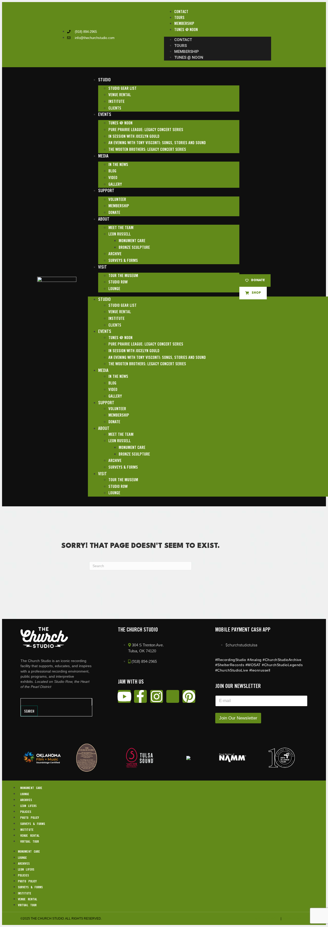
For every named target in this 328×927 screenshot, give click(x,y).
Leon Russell (119, 234)
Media (103, 156)
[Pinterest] (188, 696)
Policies (25, 812)
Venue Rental (119, 95)
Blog (112, 171)
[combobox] (56, 702)
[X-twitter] (172, 696)
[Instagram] (156, 696)
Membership (118, 206)
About (103, 219)
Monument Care (132, 241)
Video (112, 178)
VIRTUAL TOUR (29, 841)
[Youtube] (124, 696)
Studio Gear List (122, 89)
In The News (118, 165)
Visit (102, 267)
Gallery (115, 184)
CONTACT (181, 12)
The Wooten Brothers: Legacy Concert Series (147, 150)
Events (104, 115)
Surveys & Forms (123, 261)
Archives (26, 800)
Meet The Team (121, 228)
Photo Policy (29, 817)
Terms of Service (265, 918)
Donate (114, 213)
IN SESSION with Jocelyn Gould (133, 137)
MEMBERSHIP (184, 24)
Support (106, 191)
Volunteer (117, 200)
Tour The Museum (123, 276)
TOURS (179, 18)
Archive (114, 254)
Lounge (114, 289)
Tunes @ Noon (120, 123)
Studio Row (118, 282)
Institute (116, 102)
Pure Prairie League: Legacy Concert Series (145, 130)
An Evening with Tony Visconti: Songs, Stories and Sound (157, 143)
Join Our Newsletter (238, 718)
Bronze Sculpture (134, 248)
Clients (114, 108)
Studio (104, 80)
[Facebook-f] (140, 696)
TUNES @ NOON (186, 30)
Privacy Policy (295, 918)
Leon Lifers (28, 806)
